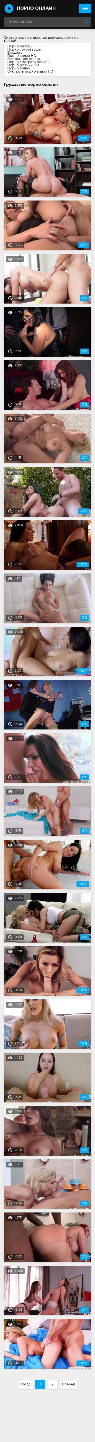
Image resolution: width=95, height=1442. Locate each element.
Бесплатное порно (23, 59)
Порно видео (18, 68)
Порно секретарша (24, 49)
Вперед (68, 1384)
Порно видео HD (21, 55)
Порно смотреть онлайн (28, 62)
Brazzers (14, 52)
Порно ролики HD (23, 65)
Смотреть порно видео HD (30, 71)
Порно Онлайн (36, 8)
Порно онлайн (20, 46)
